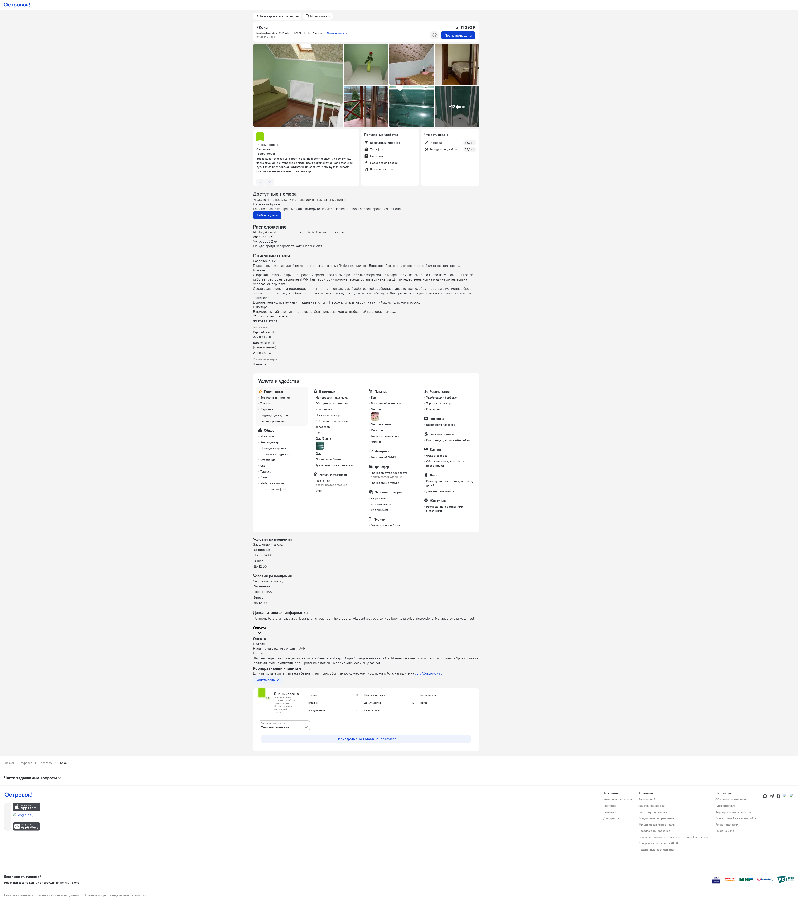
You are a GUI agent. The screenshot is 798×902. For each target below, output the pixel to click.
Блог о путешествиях (652, 812)
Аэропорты (261, 237)
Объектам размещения (731, 799)
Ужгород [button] (259, 241)
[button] (298, 85)
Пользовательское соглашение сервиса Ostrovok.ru (673, 837)
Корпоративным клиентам (733, 812)
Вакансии (609, 812)
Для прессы (611, 818)
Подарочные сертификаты (656, 849)
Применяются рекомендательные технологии (115, 895)
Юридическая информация (656, 824)
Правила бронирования (654, 831)
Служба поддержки (651, 806)
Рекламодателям (726, 824)
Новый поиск (320, 16)
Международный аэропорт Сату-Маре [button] (282, 246)
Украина (26, 763)
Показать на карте (337, 33)
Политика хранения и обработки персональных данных (41, 895)
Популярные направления (656, 818)
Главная (9, 763)
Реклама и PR (724, 831)
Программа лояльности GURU (658, 843)
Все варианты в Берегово (279, 16)
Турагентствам (725, 806)
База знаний (646, 799)
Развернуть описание (272, 316)
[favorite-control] (434, 35)
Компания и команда (617, 799)
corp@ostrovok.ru (428, 673)
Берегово (45, 763)
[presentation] (284, 725)
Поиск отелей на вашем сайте (735, 818)
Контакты (609, 806)
